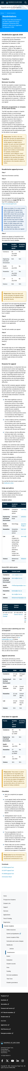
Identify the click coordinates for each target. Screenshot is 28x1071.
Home (5, 896)
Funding (9, 971)
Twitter (7, 1061)
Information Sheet (7, 877)
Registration (6, 922)
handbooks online (8, 483)
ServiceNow (4, 1004)
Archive (12, 948)
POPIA (10, 1067)
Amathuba (3, 1000)
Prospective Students (9, 899)
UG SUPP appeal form (8, 870)
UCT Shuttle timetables (7, 1012)
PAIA (14, 1067)
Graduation (9, 960)
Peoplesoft (4, 996)
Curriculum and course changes (15, 941)
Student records (11, 963)
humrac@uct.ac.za (17, 591)
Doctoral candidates (12, 975)
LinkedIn (18, 1061)
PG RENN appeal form (8, 873)
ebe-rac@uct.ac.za (17, 578)
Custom (23, 1061)
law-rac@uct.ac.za (17, 594)
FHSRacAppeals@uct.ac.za (19, 585)
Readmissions (11, 952)
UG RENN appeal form (8, 867)
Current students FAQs (13, 937)
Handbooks (10, 945)
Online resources (11, 930)
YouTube (12, 1061)
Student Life (6, 903)
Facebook (2, 1061)
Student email (4, 1016)
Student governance (12, 982)
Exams (8, 956)
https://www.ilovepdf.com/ (9, 204)
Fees (8, 967)
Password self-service (7, 1008)
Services (5, 911)
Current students (9, 926)
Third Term (10, 979)
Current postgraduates (13, 933)
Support (5, 907)
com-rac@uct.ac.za (17, 575)
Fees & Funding (7, 918)
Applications (6, 914)
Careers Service (18, 614)
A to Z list (3, 1020)
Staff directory (5, 1029)
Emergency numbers (6, 1033)
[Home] (10, 1043)
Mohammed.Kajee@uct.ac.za (20, 597)
